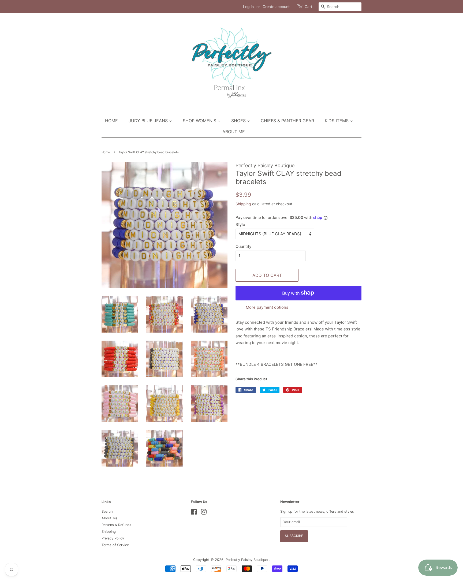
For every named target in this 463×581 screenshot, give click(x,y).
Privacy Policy (113, 538)
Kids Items (337, 120)
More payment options (267, 307)
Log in (248, 6)
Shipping (243, 204)
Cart (308, 6)
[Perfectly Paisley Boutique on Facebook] (194, 513)
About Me (233, 131)
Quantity (243, 246)
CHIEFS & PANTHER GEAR (287, 120)
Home (111, 120)
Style (240, 224)
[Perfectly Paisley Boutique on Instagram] (204, 513)
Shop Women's (200, 120)
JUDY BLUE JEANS (149, 120)
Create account (276, 6)
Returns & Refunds (116, 525)
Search (107, 511)
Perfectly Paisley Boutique (247, 560)
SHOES (239, 120)
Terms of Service (115, 545)
